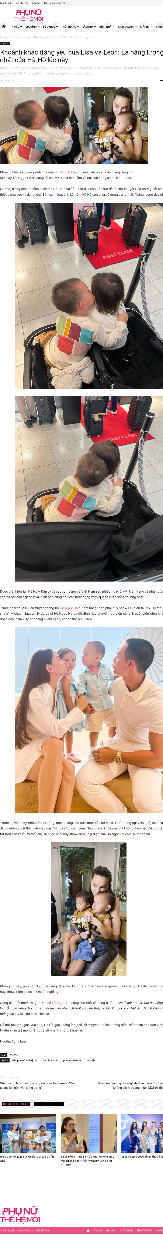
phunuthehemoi (72, 1060)
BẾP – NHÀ (105, 26)
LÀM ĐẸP (88, 26)
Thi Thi (14, 1055)
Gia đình (31, 26)
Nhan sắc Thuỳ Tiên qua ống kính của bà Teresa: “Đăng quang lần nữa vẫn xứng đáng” (38, 1085)
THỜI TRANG (69, 26)
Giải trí (144, 26)
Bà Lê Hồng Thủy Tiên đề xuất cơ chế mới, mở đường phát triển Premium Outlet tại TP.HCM (87, 1161)
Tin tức (14, 26)
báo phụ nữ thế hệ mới (25, 1060)
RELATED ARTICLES (16, 1104)
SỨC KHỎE (49, 26)
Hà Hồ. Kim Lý (51, 1060)
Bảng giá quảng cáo (55, 2)
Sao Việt (90, 1060)
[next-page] (9, 1173)
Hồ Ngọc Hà (63, 172)
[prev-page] (2, 1173)
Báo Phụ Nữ (21, 2)
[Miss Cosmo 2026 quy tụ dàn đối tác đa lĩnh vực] (28, 1133)
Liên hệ (36, 2)
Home (3, 37)
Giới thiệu (5, 2)
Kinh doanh (125, 26)
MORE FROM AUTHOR (49, 1104)
